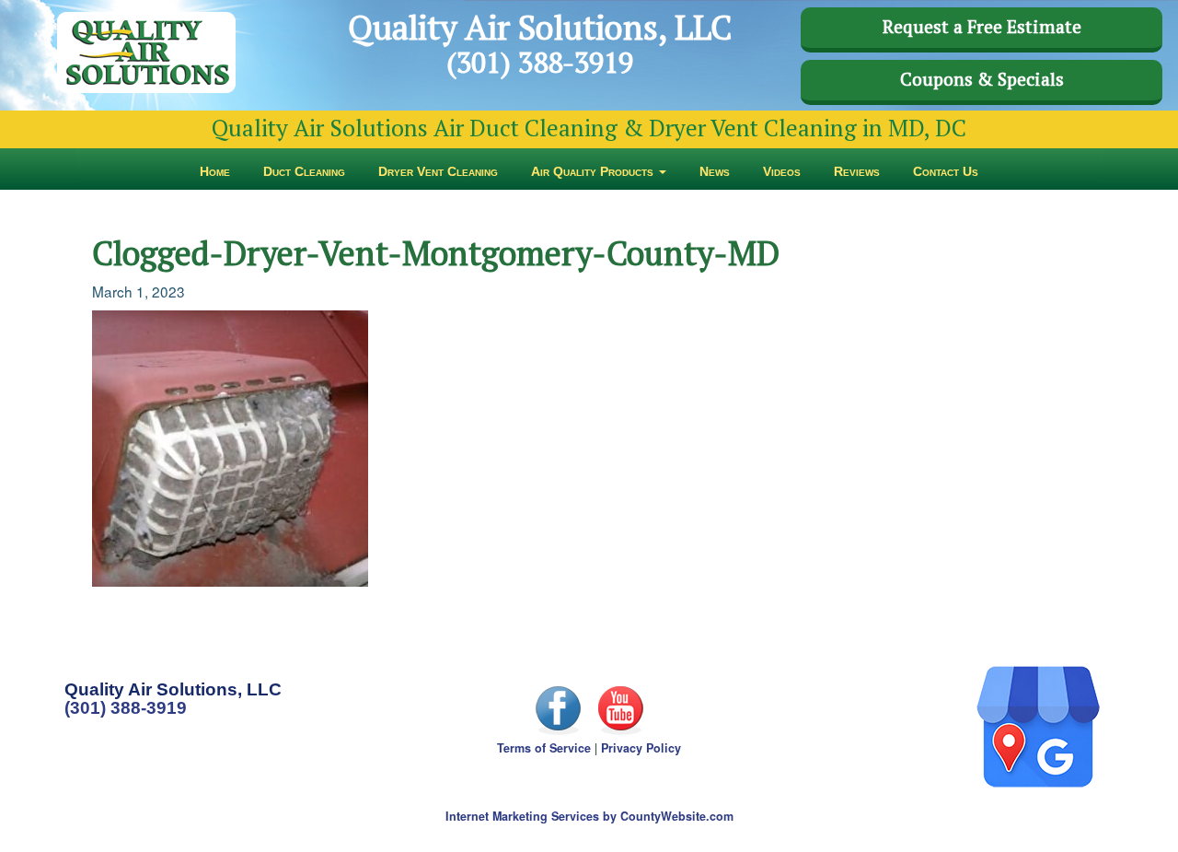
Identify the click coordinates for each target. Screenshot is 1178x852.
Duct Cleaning (304, 171)
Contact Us (945, 171)
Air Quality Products (594, 171)
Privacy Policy (641, 748)
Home (215, 171)
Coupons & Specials (982, 79)
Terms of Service (544, 748)
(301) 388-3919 (125, 708)
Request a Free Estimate (982, 27)
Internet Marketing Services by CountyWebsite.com (589, 816)
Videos (782, 171)
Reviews (857, 171)
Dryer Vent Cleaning (438, 171)
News (714, 171)
